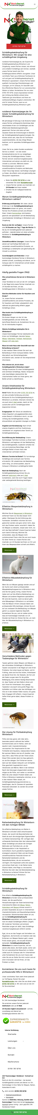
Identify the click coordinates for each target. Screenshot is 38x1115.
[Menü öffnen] (35, 4)
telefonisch (13, 475)
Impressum (9, 1097)
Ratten (27, 336)
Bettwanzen (27, 339)
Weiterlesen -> (9, 550)
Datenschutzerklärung (13, 1095)
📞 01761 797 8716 (19, 1112)
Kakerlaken (11, 339)
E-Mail (14, 402)
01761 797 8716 (19, 46)
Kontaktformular (27, 182)
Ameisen (19, 339)
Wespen (5, 341)
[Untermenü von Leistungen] (23, 1041)
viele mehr (14, 341)
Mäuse (4, 339)
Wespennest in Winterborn (23, 513)
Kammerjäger (16, 213)
